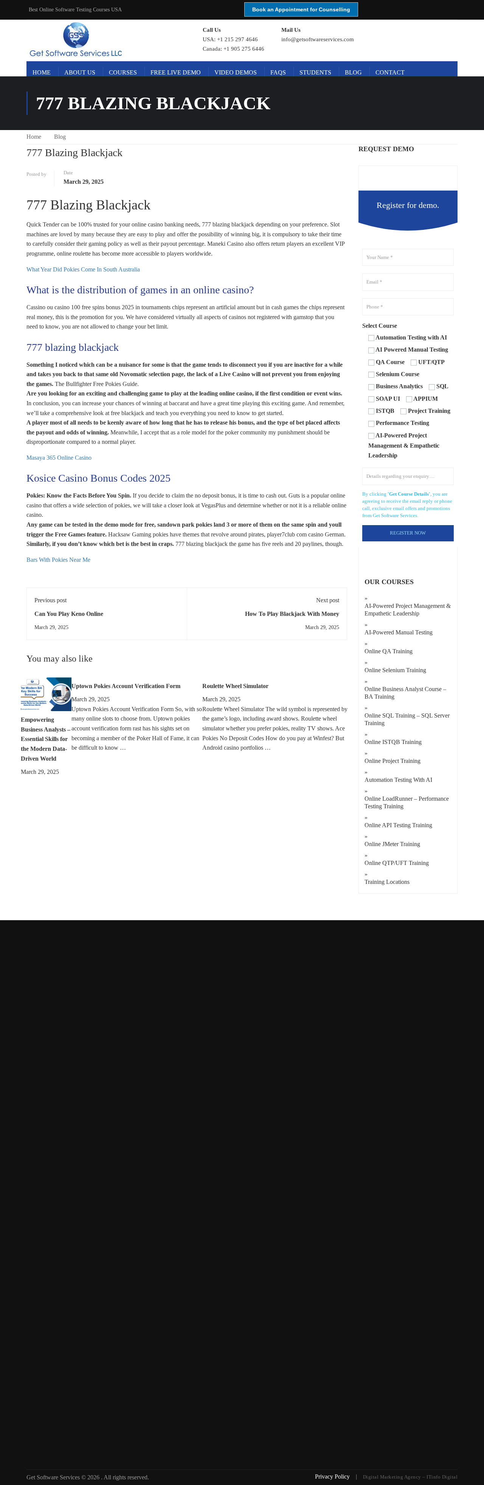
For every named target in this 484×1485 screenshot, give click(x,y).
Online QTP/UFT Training (397, 863)
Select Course (379, 325)
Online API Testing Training (398, 825)
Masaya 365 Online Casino (59, 457)
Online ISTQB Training (393, 742)
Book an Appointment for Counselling (301, 9)
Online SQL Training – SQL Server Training (407, 719)
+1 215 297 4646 (237, 39)
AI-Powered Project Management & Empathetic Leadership (408, 610)
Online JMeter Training (392, 844)
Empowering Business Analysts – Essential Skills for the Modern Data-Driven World (45, 738)
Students (315, 72)
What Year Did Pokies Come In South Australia (83, 269)
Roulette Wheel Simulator (235, 686)
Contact (390, 72)
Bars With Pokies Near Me (58, 559)
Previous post (50, 600)
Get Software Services (53, 1477)
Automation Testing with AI (398, 780)
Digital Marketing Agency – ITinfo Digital (410, 1477)
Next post (327, 600)
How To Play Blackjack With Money (292, 614)
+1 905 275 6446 (243, 49)
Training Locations (387, 882)
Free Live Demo (175, 72)
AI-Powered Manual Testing (399, 632)
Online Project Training (392, 761)
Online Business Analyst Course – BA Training (405, 693)
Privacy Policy (333, 1476)
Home (42, 72)
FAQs (278, 72)
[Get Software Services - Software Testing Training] (106, 39)
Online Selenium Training (395, 670)
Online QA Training (389, 651)
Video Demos (235, 72)
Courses (123, 72)
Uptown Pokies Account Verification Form (125, 686)
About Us (79, 72)
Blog (353, 72)
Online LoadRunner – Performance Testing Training (407, 802)
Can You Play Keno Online (68, 614)
